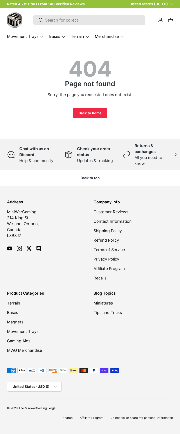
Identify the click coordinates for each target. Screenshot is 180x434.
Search (68, 417)
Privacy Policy (106, 259)
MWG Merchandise (24, 350)
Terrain (13, 303)
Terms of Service (109, 249)
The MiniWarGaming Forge (37, 408)
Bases (12, 312)
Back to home (90, 113)
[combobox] (89, 20)
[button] (170, 20)
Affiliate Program (109, 268)
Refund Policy (106, 240)
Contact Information (113, 221)
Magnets (15, 322)
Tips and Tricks (108, 312)
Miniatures (103, 303)
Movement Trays (22, 331)
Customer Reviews (111, 212)
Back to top (90, 178)
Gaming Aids (18, 341)
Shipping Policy (108, 230)
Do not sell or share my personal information (141, 417)
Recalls (100, 278)
